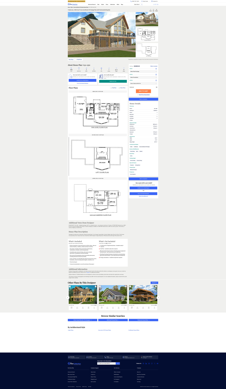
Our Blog (138, 381)
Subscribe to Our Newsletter (104, 361)
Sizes (107, 4)
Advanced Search (92, 4)
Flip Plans (114, 87)
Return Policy (93, 376)
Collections (112, 4)
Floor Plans (71, 59)
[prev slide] (67, 297)
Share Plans (122, 87)
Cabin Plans (70, 330)
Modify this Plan (113, 81)
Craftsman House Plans (133, 330)
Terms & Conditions (71, 386)
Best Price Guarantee (141, 374)
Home (69, 7)
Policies (88, 272)
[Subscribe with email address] (118, 363)
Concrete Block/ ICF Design (144, 146)
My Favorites (93, 381)
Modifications (116, 374)
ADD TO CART (143, 91)
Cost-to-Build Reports (118, 376)
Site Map (89, 386)
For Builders (116, 381)
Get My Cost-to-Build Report (82, 80)
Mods (118, 4)
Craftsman (136, 146)
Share (156, 10)
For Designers (116, 379)
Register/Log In (94, 379)
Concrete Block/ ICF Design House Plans (80, 7)
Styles (102, 4)
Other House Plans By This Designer (81, 320)
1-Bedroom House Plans (142, 320)
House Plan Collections (72, 381)
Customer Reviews (140, 376)
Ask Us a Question (143, 99)
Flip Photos (79, 59)
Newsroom (139, 379)
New (98, 4)
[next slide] (158, 297)
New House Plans (71, 374)
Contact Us (93, 374)
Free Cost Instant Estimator (143, 193)
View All (153, 282)
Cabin (131, 146)
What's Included (117, 372)
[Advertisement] (113, 343)
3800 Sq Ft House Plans (112, 320)
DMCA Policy (84, 386)
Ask (153, 10)
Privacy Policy (78, 386)
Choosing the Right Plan (72, 376)
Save (150, 10)
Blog (122, 4)
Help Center (93, 372)
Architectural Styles (71, 379)
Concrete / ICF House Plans (104, 330)
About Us (139, 372)
